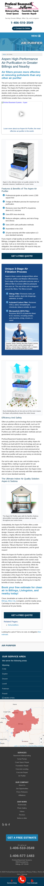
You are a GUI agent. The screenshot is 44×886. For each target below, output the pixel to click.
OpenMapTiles (23, 746)
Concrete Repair (22, 772)
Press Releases (22, 792)
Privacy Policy (32, 872)
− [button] (41, 742)
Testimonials (22, 805)
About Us (22, 785)
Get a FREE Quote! (22, 256)
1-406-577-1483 (22, 855)
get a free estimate (22, 837)
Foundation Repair (22, 766)
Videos (22, 811)
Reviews (22, 815)
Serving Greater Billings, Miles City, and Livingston (22, 18)
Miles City (11, 601)
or (22, 28)
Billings (4, 601)
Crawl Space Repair (22, 762)
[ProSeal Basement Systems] (22, 879)
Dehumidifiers (13, 625)
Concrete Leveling (22, 769)
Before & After (22, 818)
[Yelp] (3, 824)
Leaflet (16, 746)
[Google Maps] (6, 824)
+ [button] (41, 739)
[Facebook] (9, 824)
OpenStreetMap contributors (36, 746)
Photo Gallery (22, 808)
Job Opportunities (22, 788)
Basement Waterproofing (22, 755)
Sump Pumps (22, 759)
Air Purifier (9, 645)
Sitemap (24, 874)
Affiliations (22, 795)
